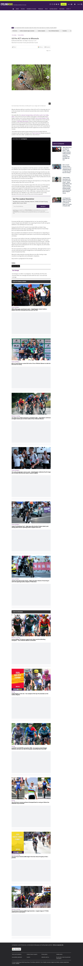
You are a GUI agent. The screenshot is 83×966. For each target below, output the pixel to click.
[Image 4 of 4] (47, 77)
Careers (28, 957)
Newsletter (48, 47)
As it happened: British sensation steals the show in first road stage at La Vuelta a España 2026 (35, 27)
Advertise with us (45, 957)
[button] (79, 4)
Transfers (65, 30)
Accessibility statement (17, 957)
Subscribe (63, 4)
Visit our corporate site (58, 945)
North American (37, 133)
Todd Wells (19, 121)
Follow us (41, 47)
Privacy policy (44, 954)
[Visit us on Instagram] (54, 4)
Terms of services (28, 210)
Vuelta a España (41, 30)
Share (15, 47)
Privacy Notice (15, 211)
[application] (31, 151)
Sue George (25, 40)
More (67, 9)
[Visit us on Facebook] (50, 4)
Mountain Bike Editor (17, 40)
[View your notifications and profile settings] (75, 4)
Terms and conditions (16, 954)
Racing (23, 9)
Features (61, 9)
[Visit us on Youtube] (56, 4)
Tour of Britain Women (54, 30)
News (17, 9)
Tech (46, 9)
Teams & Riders (21, 35)
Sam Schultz (39, 118)
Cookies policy (59, 954)
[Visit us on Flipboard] (58, 4)
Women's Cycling (31, 9)
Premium (40, 9)
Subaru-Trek (45, 118)
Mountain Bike (15, 266)
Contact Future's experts (32, 954)
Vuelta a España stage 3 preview (27, 30)
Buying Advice (53, 9)
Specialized (25, 121)
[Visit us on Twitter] (52, 4)
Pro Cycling (14, 35)
